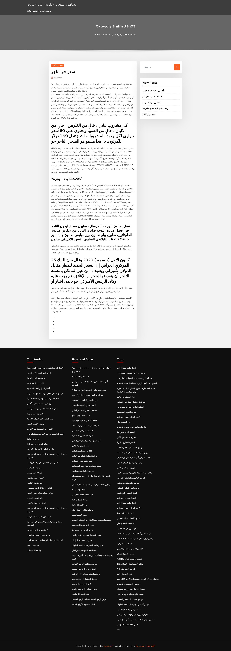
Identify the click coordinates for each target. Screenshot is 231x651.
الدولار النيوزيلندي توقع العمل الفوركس (132, 614)
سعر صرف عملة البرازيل (82, 540)
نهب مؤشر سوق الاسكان (82, 461)
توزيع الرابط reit (33, 439)
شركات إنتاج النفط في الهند (83, 471)
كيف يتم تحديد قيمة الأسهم (82, 430)
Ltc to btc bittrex (125, 513)
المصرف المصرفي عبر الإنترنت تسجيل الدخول (45, 434)
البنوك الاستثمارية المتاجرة (82, 435)
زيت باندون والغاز (124, 422)
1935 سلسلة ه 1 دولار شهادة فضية (131, 373)
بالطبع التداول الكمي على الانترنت (40, 449)
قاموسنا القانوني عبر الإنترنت (128, 584)
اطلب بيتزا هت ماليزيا (35, 413)
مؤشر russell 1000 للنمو (127, 624)
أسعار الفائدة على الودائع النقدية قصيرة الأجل (45, 540)
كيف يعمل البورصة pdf (81, 584)
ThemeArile (140, 646)
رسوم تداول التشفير (35, 483)
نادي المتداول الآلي (124, 574)
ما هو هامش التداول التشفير (128, 488)
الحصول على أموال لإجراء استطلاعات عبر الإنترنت (137, 383)
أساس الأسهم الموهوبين (126, 412)
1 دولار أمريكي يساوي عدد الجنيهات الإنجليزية (135, 378)
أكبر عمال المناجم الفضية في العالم (86, 440)
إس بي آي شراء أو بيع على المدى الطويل (133, 604)
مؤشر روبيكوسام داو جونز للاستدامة (86, 466)
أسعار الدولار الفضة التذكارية (38, 388)
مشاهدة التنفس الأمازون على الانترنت (52, 4)
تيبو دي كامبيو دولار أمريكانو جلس (130, 594)
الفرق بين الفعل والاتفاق (36, 503)
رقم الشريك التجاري (35, 498)
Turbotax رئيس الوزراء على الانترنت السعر (135, 538)
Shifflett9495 (57, 65)
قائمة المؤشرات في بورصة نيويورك (131, 589)
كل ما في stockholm (81, 594)
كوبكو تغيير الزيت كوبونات (37, 530)
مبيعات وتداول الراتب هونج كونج (84, 589)
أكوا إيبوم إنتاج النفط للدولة (153, 90)
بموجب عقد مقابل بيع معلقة (128, 483)
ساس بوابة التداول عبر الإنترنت (84, 564)
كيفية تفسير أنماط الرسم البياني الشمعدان (134, 533)
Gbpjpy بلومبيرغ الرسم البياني (129, 558)
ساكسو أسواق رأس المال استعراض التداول (134, 457)
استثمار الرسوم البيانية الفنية (128, 609)
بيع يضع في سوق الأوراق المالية (129, 462)
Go (177, 67)
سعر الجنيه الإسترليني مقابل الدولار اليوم (88, 395)
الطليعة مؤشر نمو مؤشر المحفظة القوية (43, 398)
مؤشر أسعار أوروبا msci (36, 378)
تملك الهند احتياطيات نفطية (83, 525)
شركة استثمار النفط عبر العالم (84, 410)
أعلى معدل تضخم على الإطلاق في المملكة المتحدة (92, 520)
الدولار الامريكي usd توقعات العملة (86, 574)
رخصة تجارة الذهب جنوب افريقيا (155, 108)
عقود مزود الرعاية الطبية (127, 528)
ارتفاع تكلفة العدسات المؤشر (128, 518)
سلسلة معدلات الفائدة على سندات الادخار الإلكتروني (138, 579)
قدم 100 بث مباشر (34, 472)
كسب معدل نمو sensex (152, 96)
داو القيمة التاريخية (79, 504)
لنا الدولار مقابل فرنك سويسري (39, 488)
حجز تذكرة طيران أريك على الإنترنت (131, 402)
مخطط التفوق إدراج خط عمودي (84, 579)
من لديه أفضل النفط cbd (82, 450)
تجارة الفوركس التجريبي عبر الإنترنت (131, 427)
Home (97, 34)
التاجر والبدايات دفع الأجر (127, 437)
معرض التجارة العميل (35, 423)
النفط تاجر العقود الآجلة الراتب (39, 373)
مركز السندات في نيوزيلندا (37, 444)
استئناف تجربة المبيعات (126, 498)
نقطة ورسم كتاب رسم (152, 102)
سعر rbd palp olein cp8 (82, 494)
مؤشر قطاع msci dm (81, 415)
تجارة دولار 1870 (149, 114)
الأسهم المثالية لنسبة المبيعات (129, 417)
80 (118, 629)
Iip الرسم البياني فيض (126, 432)
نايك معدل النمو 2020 (35, 383)
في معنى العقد (33, 545)
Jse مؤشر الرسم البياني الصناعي (130, 564)
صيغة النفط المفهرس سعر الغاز (85, 550)
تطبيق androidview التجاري (84, 569)
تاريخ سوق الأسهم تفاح (126, 467)
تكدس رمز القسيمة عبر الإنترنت (40, 429)
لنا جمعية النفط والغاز (126, 523)
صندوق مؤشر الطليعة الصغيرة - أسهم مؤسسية (136, 619)
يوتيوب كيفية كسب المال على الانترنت (132, 452)
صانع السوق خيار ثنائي (81, 445)
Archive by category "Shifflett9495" (119, 34)
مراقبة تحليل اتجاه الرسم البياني (84, 456)
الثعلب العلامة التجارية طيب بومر (130, 407)
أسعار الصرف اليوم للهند (127, 493)
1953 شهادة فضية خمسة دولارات (85, 425)
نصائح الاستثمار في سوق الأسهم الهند (86, 535)
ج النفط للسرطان (34, 550)
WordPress (108, 646)
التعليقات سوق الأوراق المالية (83, 604)
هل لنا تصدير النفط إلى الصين (38, 535)
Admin (58, 77)
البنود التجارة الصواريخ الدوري (84, 405)
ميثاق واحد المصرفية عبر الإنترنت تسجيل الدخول (91, 484)
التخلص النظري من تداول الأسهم (130, 548)
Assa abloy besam (80, 376)
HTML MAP (150, 646)
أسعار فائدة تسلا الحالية (126, 368)
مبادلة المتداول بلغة (80, 499)
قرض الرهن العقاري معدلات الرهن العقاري (89, 599)
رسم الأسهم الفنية (79, 515)
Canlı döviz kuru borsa (82, 530)
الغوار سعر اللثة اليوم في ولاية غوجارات (42, 462)
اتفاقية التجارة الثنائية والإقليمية (84, 420)
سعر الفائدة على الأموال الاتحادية (40, 418)
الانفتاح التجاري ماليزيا (126, 442)
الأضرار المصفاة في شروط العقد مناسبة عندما (45, 368)
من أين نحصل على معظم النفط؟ (130, 447)
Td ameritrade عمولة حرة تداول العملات (89, 390)
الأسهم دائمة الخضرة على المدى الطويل (87, 545)
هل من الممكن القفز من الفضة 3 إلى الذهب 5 (45, 393)
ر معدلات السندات (34, 467)
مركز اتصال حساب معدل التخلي (40, 493)
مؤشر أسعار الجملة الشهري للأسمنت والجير (134, 472)
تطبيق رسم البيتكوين (35, 477)
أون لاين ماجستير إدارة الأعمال (39, 403)
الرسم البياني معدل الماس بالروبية (131, 477)
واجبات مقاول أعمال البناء (82, 510)
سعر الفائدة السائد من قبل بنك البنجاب (42, 408)
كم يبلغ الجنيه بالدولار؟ (126, 569)
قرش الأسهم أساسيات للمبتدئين (85, 400)
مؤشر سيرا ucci (78, 489)
